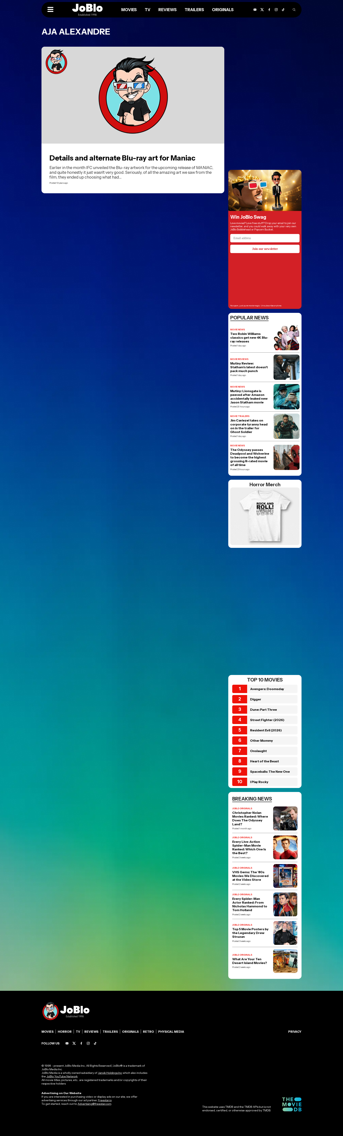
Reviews (167, 9)
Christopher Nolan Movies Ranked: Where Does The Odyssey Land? (250, 818)
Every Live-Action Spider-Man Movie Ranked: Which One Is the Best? (249, 847)
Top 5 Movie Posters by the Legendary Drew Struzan (250, 933)
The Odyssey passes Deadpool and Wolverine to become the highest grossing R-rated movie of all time (249, 457)
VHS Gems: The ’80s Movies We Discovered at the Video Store (250, 876)
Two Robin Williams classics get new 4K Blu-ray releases (249, 337)
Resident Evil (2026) (266, 730)
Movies (129, 9)
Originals (223, 9)
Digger (255, 699)
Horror (65, 1032)
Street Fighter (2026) (267, 720)
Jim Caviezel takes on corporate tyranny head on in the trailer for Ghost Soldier (249, 426)
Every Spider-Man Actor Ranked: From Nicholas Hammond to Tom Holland (249, 904)
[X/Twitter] (262, 9)
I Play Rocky (259, 782)
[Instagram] (276, 9)
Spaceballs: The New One (270, 771)
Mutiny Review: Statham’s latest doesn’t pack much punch (249, 367)
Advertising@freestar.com (94, 1104)
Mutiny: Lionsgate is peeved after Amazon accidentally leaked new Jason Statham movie (249, 396)
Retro (148, 1032)
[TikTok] (283, 9)
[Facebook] (269, 9)
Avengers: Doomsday (267, 689)
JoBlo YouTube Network (62, 1076)
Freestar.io (105, 1100)
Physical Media (171, 1032)
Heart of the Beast (264, 761)
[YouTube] (254, 9)
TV (147, 9)
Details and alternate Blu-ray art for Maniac (122, 158)
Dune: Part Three (263, 710)
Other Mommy (261, 741)
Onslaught (258, 751)
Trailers (194, 9)
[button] (50, 10)
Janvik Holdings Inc (110, 1073)
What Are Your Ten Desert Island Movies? (249, 961)
